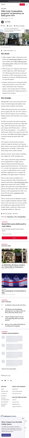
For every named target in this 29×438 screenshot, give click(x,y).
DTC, (15, 216)
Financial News (22, 216)
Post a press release (11, 368)
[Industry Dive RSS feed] (11, 380)
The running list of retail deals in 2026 (14, 292)
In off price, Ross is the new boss (15, 305)
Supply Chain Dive (16, 406)
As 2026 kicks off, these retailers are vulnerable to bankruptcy (13, 266)
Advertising (15, 389)
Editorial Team (4, 391)
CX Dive (14, 399)
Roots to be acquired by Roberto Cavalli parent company (15, 325)
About (2, 389)
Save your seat (6, 435)
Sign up (22, 4)
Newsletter (3, 395)
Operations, (10, 216)
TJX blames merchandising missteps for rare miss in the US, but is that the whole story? (15, 310)
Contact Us (4, 393)
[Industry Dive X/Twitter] (8, 380)
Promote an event (16, 393)
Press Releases (4, 402)
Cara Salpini (7, 21)
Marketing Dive (16, 404)
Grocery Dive (15, 402)
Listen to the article (9, 50)
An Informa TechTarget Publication (14, 1)
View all (3, 368)
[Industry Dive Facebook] (5, 380)
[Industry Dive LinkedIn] (2, 380)
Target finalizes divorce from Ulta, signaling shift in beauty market (14, 318)
